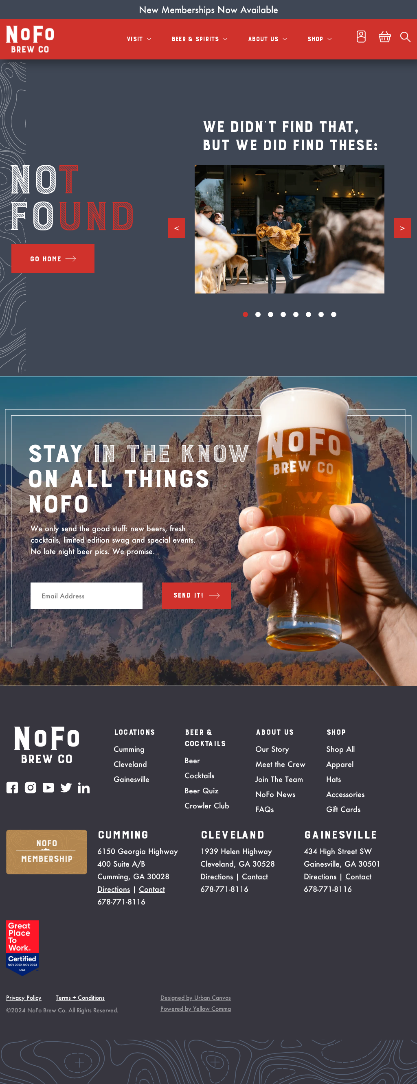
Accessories (345, 794)
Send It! (188, 595)
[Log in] (361, 38)
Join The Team (279, 779)
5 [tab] (295, 314)
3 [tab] (270, 314)
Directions (113, 889)
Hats (333, 779)
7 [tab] (321, 314)
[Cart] (385, 39)
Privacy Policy (24, 997)
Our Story (272, 749)
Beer (192, 760)
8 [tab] (333, 314)
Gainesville (131, 779)
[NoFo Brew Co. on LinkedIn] (84, 787)
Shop (316, 39)
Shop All (340, 749)
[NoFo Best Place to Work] (22, 974)
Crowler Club (206, 805)
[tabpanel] (290, 229)
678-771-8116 (121, 902)
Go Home (45, 259)
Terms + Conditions (80, 997)
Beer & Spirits (196, 39)
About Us (264, 39)
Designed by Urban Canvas (195, 997)
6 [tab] (308, 314)
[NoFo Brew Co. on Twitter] (66, 788)
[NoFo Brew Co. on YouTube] (48, 787)
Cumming (129, 749)
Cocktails (199, 775)
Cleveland (130, 764)
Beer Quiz (201, 790)
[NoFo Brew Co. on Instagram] (30, 787)
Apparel (339, 764)
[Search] (405, 39)
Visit (135, 39)
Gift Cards (343, 809)
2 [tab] (258, 314)
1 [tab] (245, 314)
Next (402, 228)
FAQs (264, 809)
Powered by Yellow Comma (195, 1008)
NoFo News (275, 794)
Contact (152, 889)
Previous (176, 228)
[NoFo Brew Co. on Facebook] (12, 787)
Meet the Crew (280, 764)
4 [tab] (283, 314)
